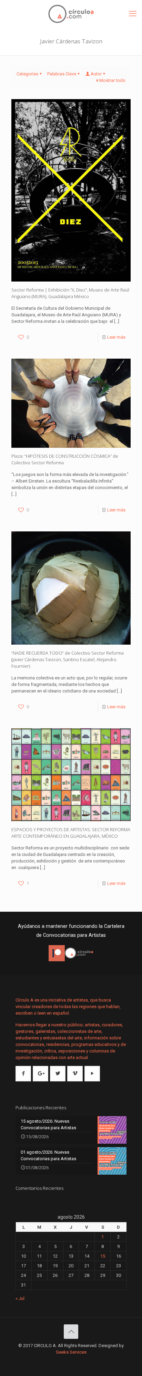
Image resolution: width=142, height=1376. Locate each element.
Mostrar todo (112, 80)
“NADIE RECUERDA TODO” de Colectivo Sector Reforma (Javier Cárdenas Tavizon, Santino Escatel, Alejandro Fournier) (67, 659)
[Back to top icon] (71, 1331)
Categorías (27, 73)
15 (102, 1256)
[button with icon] (23, 1073)
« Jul (20, 1298)
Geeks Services (71, 1352)
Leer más (116, 337)
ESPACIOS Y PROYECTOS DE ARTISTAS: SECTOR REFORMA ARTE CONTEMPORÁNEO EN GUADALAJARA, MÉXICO (70, 832)
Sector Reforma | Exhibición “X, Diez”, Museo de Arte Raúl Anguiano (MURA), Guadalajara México (70, 293)
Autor (96, 73)
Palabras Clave (61, 73)
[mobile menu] (133, 14)
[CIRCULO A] (71, 13)
